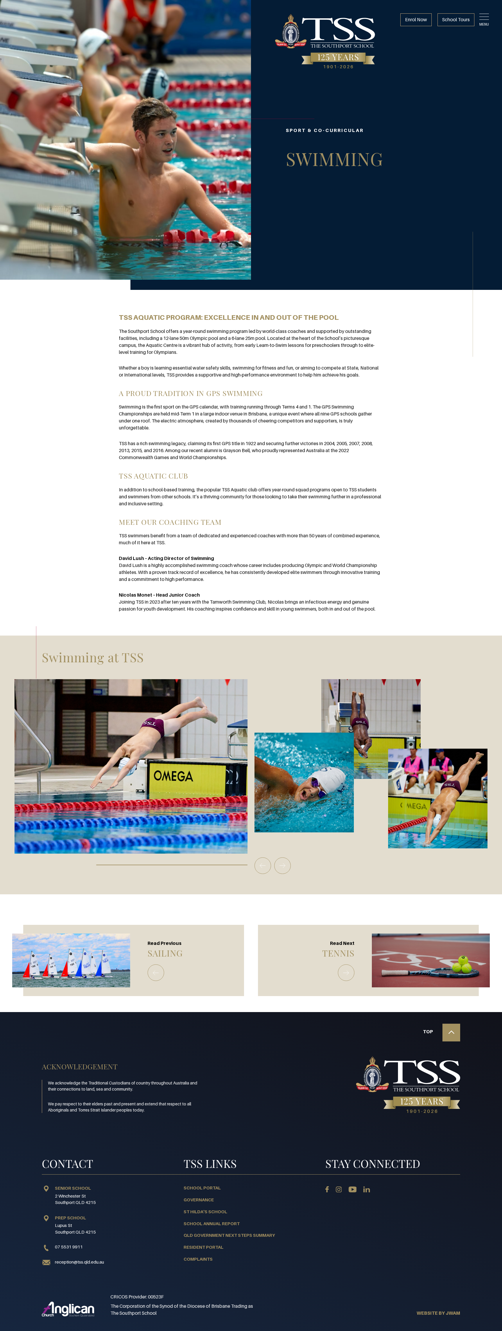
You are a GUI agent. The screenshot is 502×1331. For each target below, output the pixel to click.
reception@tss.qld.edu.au (79, 1261)
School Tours (456, 19)
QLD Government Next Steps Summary (229, 1235)
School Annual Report (212, 1223)
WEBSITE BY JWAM (438, 1313)
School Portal (202, 1187)
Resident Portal (203, 1247)
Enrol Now (416, 19)
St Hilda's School (205, 1211)
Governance (199, 1199)
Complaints (198, 1259)
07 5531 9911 (69, 1246)
